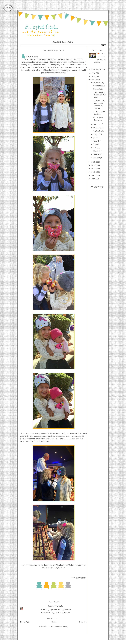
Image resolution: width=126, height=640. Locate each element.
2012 (93, 165)
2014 (93, 80)
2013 (93, 162)
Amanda (102, 54)
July (95, 138)
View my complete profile (99, 59)
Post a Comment (53, 618)
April (95, 148)
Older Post (83, 622)
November (97, 124)
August (96, 134)
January (96, 158)
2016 (93, 73)
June (95, 141)
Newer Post (24, 622)
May (95, 144)
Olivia (84, 578)
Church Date (98, 89)
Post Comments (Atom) (59, 627)
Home (54, 622)
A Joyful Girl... (41, 26)
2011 (93, 169)
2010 (93, 172)
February (97, 154)
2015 (93, 76)
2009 (93, 175)
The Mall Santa (99, 86)
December (97, 83)
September (97, 131)
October (96, 128)
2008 (93, 179)
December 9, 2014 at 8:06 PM (55, 613)
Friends (81, 578)
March (96, 151)
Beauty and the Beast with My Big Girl (99, 94)
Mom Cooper (53, 606)
